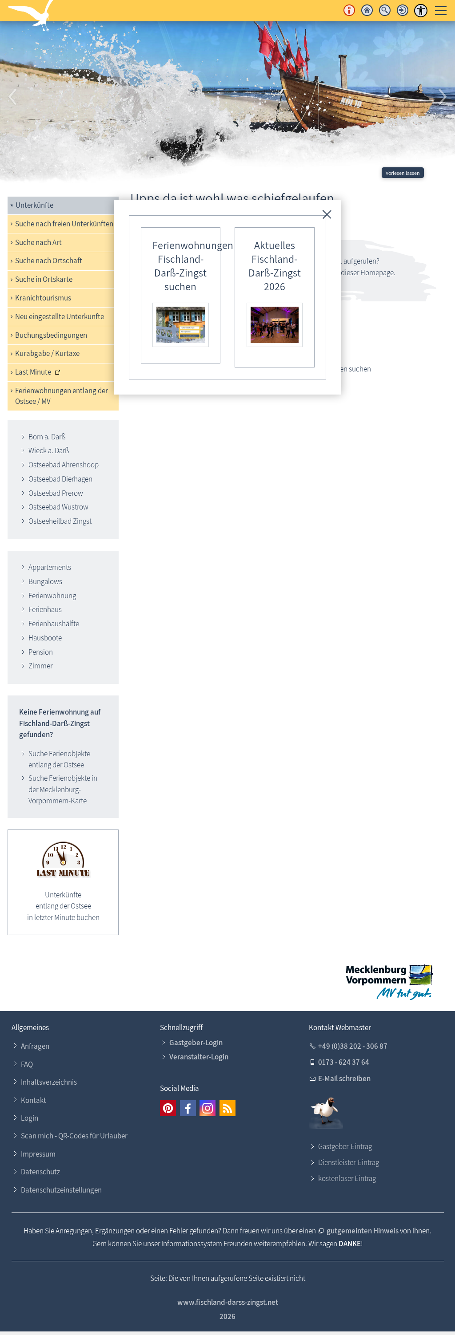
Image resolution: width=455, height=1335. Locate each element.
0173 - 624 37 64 (343, 1062)
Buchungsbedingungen (51, 335)
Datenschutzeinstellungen (61, 1190)
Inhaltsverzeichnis (49, 1082)
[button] (13, 97)
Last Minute (33, 372)
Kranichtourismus (43, 298)
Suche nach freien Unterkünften (64, 224)
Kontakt (33, 1100)
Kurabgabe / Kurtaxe (47, 353)
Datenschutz (40, 1172)
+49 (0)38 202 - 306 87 (352, 1046)
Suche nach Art (38, 242)
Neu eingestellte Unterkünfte (59, 316)
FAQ (27, 1064)
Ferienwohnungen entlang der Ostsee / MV (61, 396)
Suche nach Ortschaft (48, 260)
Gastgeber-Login (196, 1042)
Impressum (38, 1154)
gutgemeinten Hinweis (363, 1231)
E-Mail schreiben (344, 1078)
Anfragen (35, 1046)
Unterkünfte (34, 205)
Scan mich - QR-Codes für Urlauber (74, 1136)
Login (29, 1118)
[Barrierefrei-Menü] (420, 10)
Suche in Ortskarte (43, 279)
